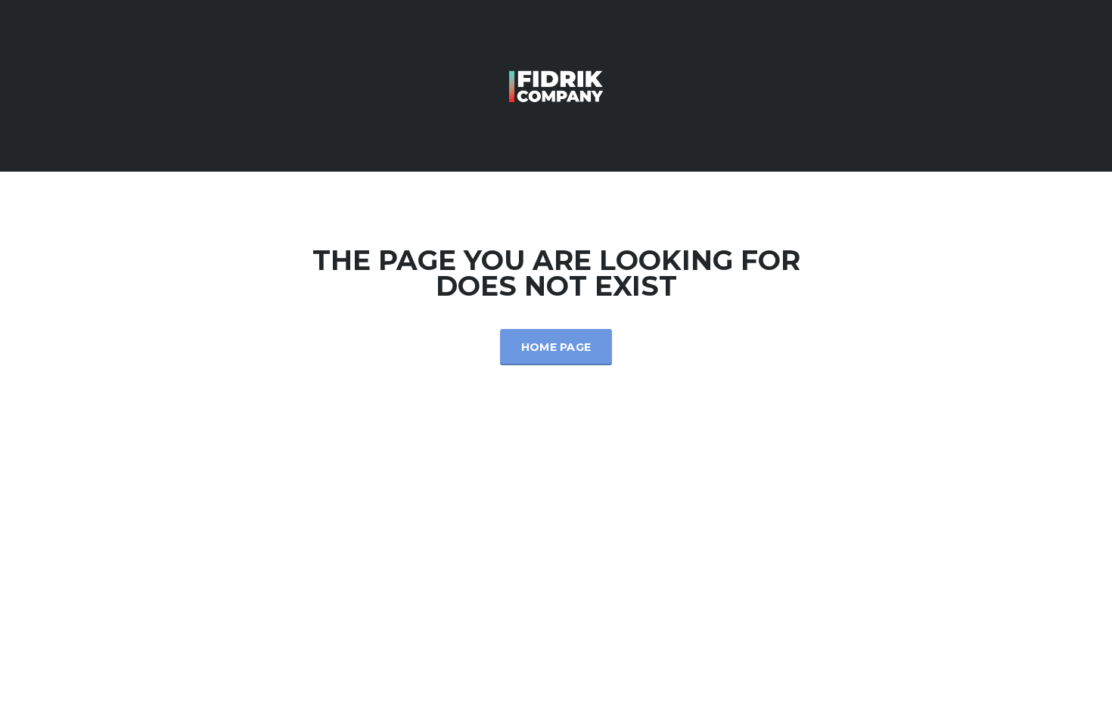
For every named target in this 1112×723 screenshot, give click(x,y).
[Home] (556, 84)
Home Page (556, 347)
